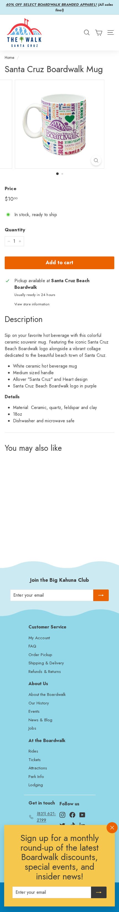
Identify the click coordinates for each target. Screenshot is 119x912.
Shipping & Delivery (46, 663)
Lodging (36, 785)
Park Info (36, 777)
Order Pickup (41, 655)
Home (9, 57)
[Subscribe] (99, 892)
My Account (39, 638)
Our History (39, 703)
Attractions (38, 768)
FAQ (32, 646)
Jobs (33, 728)
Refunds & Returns (45, 672)
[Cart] (98, 32)
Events (34, 711)
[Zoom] (96, 160)
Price (10, 188)
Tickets (35, 760)
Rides (33, 751)
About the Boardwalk (47, 694)
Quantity (15, 229)
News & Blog (41, 720)
